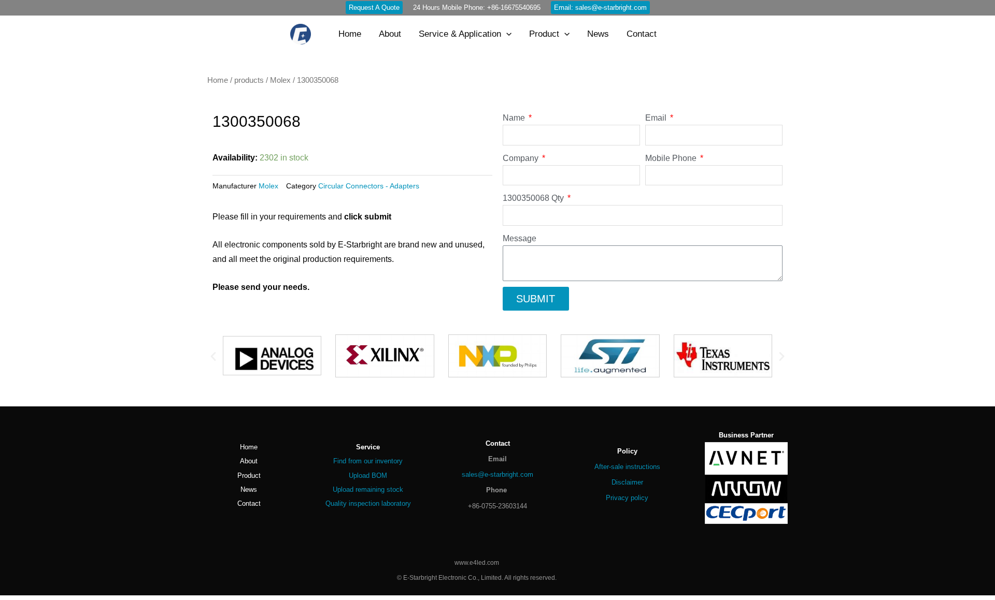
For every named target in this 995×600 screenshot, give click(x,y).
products (249, 80)
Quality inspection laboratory (368, 503)
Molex (280, 80)
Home (217, 80)
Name (515, 117)
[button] (213, 356)
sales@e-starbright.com (497, 474)
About (249, 461)
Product (249, 475)
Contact (249, 503)
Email (657, 117)
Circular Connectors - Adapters (368, 186)
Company (522, 158)
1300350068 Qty (534, 198)
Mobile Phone (672, 158)
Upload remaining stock (368, 489)
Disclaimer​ (627, 482)
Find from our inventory (368, 461)
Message (519, 238)
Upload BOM (368, 475)
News (248, 489)
